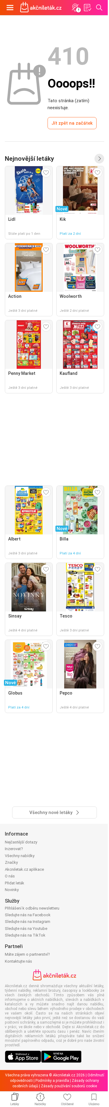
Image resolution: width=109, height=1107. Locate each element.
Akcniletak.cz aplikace (24, 869)
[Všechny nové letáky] (99, 158)
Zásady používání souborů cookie (69, 1086)
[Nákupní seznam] (87, 7)
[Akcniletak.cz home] (41, 7)
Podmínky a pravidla (52, 1080)
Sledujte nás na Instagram (27, 921)
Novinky (12, 889)
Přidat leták (14, 883)
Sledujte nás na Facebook (28, 915)
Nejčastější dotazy (21, 842)
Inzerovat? (14, 848)
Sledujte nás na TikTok (25, 935)
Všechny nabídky (20, 855)
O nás (10, 876)
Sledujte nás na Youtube (26, 928)
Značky (11, 862)
